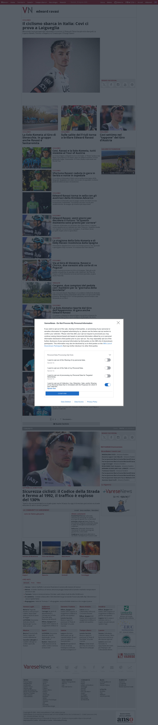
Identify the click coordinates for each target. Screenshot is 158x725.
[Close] (119, 323)
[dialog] (79, 362)
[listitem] (79, 355)
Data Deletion (66, 402)
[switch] (108, 360)
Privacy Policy (92, 402)
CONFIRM (62, 393)
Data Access (79, 402)
